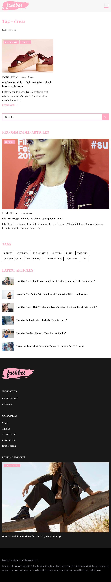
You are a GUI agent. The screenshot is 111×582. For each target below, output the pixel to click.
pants (69, 253)
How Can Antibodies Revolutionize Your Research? (41, 320)
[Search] (105, 116)
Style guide (8, 434)
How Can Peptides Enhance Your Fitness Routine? (41, 333)
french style (40, 253)
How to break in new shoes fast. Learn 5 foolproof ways (31, 536)
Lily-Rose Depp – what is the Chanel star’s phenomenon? (32, 218)
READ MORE (8, 105)
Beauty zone (9, 440)
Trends (6, 428)
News (5, 423)
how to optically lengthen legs (44, 259)
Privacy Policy (89, 570)
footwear (72, 259)
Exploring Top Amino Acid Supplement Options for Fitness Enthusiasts (52, 294)
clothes (57, 253)
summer (8, 253)
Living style (9, 445)
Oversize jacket (12, 259)
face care (82, 253)
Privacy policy (10, 398)
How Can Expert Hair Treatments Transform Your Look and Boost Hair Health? (56, 307)
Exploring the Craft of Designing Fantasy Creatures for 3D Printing (50, 346)
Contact (7, 404)
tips (84, 259)
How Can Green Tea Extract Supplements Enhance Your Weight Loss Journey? (55, 281)
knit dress (23, 253)
